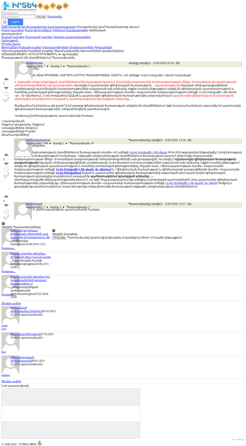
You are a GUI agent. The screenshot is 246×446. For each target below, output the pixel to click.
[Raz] (10, 349)
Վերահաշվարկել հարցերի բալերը (27, 50)
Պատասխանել (63, 57)
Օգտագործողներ (55, 47)
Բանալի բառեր (29, 47)
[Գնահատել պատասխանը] (6, 156)
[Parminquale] (10, 268)
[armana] (10, 372)
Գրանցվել (54, 16)
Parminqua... (8, 248)
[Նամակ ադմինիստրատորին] (39, 444)
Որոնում (59, 30)
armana (5, 375)
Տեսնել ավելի (11, 303)
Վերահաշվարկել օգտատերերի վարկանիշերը (89, 50)
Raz (3, 351)
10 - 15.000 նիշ (238, 440)
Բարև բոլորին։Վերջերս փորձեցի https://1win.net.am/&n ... (30, 257)
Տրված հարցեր (12, 37)
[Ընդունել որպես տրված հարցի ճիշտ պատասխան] (6, 101)
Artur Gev (4, 327)
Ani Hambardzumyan (38, 139)
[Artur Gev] (10, 323)
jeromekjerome (34, 62)
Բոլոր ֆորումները (38, 30)
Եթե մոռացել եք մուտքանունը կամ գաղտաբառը (38, 26)
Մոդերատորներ (81, 47)
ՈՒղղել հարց (10, 43)
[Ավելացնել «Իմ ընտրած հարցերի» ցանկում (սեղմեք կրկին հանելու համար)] (6, 95)
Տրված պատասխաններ (72, 37)
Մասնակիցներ (77, 30)
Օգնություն (9, 40)
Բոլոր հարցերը (12, 30)
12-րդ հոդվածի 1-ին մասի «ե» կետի (191, 183)
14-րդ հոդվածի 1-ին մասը (148, 152)
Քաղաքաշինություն (25, 334)
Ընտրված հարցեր (39, 37)
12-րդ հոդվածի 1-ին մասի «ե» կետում (83, 169)
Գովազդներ (103, 47)
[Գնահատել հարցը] (6, 80)
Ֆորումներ (9, 47)
